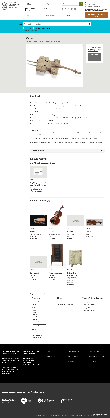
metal (35, 314)
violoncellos (37, 326)
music (35, 304)
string (35, 316)
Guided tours (71, 354)
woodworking (37, 337)
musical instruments (39, 322)
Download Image (94, 55)
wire (34, 312)
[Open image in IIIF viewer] (82, 45)
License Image (94, 59)
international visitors (8, 369)
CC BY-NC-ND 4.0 (93, 51)
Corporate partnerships (95, 359)
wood (34, 310)
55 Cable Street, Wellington (92, 6)
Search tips (26, 30)
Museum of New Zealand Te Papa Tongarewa (81, 415)
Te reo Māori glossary (94, 361)
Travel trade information (95, 351)
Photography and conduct (41, 415)
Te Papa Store (71, 359)
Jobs (48, 354)
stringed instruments (39, 324)
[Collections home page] (20, 24)
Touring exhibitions (73, 356)
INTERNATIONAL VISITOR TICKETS (96, 15)
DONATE (67, 15)
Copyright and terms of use (56, 415)
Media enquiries (51, 356)
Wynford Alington (89, 304)
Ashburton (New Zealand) (66, 304)
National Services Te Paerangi (96, 356)
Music (35, 332)
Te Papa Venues (93, 354)
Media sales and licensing (74, 351)
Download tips (34, 30)
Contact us (49, 351)
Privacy (66, 415)
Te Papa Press (71, 361)
